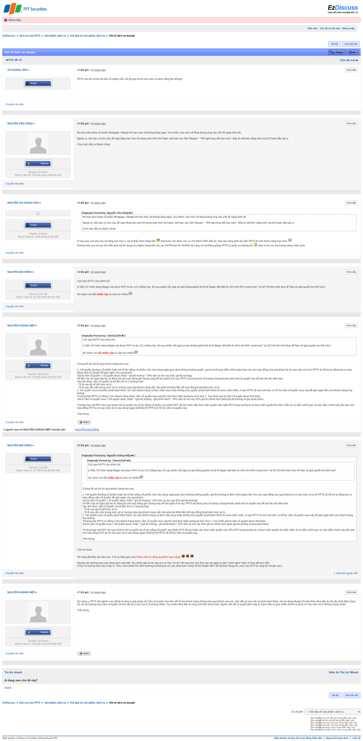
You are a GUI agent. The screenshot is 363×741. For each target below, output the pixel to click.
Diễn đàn (312, 28)
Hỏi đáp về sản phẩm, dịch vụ (87, 35)
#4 (78, 272)
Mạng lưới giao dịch (337, 738)
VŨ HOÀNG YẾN (17, 70)
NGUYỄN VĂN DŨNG (20, 123)
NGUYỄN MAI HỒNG (19, 272)
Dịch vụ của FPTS (29, 35)
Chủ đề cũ (15, 59)
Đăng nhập (15, 20)
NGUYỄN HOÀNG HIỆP (21, 325)
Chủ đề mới (347, 60)
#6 (78, 445)
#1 (78, 70)
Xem (352, 52)
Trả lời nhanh (13, 672)
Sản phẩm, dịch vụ (55, 35)
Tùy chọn (336, 52)
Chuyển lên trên (14, 104)
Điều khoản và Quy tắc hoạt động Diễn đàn (298, 738)
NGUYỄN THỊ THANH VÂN (23, 202)
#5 (78, 325)
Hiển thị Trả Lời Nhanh (343, 672)
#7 (78, 592)
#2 (78, 123)
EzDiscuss (9, 35)
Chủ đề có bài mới (330, 28)
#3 (78, 202)
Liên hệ (356, 738)
